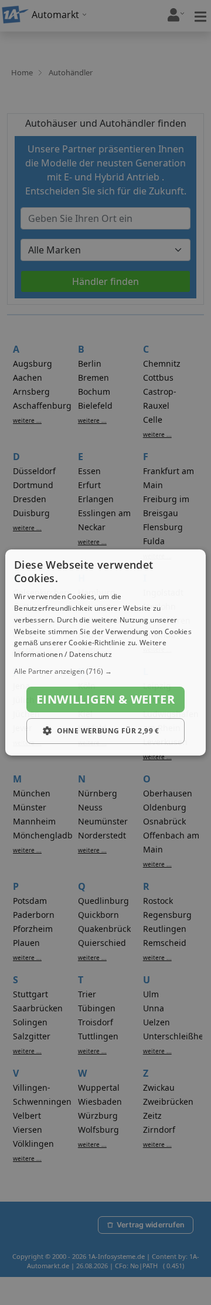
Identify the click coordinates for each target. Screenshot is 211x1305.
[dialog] (105, 652)
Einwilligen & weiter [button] (105, 699)
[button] (105, 671)
